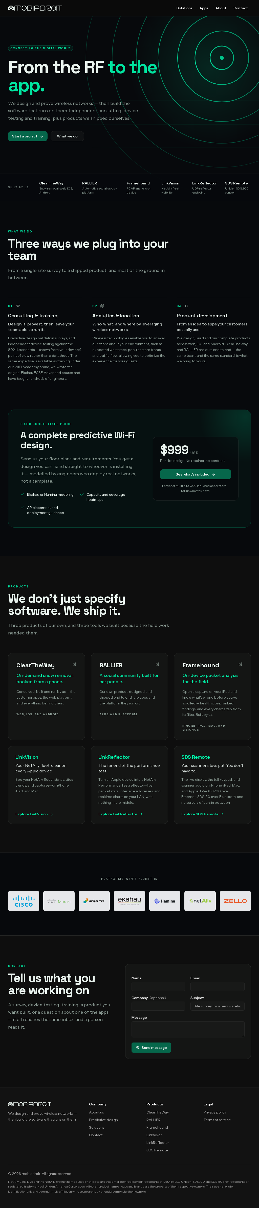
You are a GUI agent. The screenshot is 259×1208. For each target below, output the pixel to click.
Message (139, 1017)
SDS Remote (157, 1150)
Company (149, 998)
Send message (154, 1047)
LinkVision (154, 1135)
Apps (204, 8)
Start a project (24, 136)
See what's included (192, 474)
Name (137, 978)
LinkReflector (157, 1142)
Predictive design (103, 1120)
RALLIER (153, 1120)
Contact (240, 8)
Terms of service (217, 1120)
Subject (197, 998)
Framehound (157, 1127)
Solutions (184, 8)
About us (96, 1112)
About (220, 8)
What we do (67, 136)
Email (195, 978)
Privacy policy (215, 1112)
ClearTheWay (157, 1112)
